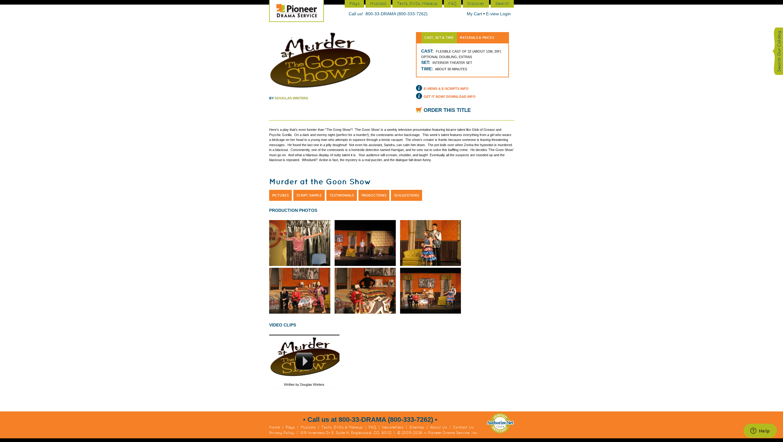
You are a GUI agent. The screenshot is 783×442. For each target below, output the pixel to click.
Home (274, 427)
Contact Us (463, 427)
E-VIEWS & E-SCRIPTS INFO (446, 88)
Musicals (308, 427)
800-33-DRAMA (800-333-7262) (397, 13)
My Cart (475, 13)
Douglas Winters (291, 98)
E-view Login (498, 13)
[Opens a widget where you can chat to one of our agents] (760, 431)
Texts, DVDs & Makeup (342, 427)
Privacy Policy (281, 433)
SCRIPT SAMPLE (309, 195)
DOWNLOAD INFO (450, 96)
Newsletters (392, 427)
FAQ (372, 427)
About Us (438, 427)
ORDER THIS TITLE (447, 110)
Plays (290, 427)
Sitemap (416, 427)
